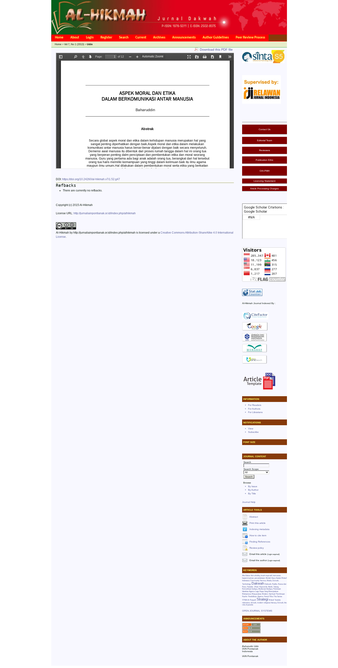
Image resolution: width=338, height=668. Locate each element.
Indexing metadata (259, 529)
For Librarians (255, 412)
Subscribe (253, 432)
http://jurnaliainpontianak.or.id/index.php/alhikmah (105, 213)
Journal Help (248, 502)
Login (90, 37)
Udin (90, 44)
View (250, 428)
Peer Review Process (250, 37)
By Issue (252, 486)
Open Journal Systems (257, 610)
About (74, 37)
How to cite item (257, 535)
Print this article (257, 523)
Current (140, 37)
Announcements (184, 37)
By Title (252, 493)
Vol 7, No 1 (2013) (74, 44)
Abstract (253, 516)
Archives (159, 37)
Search (124, 37)
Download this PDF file (216, 49)
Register (106, 37)
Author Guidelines (216, 37)
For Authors (254, 408)
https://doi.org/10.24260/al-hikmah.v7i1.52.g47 (91, 179)
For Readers (254, 405)
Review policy (256, 547)
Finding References (259, 541)
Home (59, 37)
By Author (253, 490)
